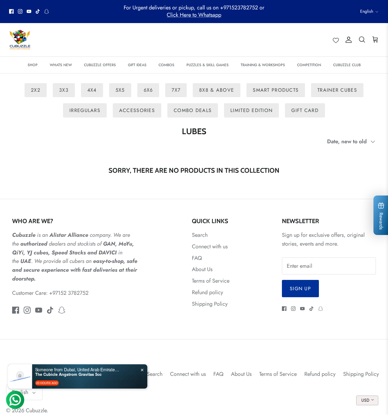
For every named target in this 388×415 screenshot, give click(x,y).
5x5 (120, 90)
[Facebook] (11, 11)
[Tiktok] (37, 11)
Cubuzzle (36, 410)
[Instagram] (20, 11)
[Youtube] (29, 11)
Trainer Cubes (337, 90)
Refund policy (207, 292)
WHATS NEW (61, 65)
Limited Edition (251, 110)
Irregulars (84, 110)
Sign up (300, 288)
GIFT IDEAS (137, 65)
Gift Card (305, 110)
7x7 (176, 90)
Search (200, 235)
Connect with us (210, 246)
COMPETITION (309, 65)
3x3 (64, 90)
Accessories (137, 110)
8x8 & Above (216, 90)
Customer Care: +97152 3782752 (50, 293)
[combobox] (367, 400)
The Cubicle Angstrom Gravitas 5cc (68, 374)
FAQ (197, 258)
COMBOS (166, 65)
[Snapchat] (46, 11)
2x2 (35, 90)
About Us (202, 269)
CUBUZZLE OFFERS (100, 65)
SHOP (33, 65)
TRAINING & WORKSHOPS (263, 65)
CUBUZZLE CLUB (347, 65)
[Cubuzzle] (19, 39)
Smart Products (276, 90)
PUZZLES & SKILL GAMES (207, 65)
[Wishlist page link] (336, 40)
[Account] (347, 39)
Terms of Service (210, 281)
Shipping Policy (210, 304)
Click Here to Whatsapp (194, 15)
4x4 (92, 90)
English (366, 11)
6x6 (148, 90)
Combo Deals (193, 110)
